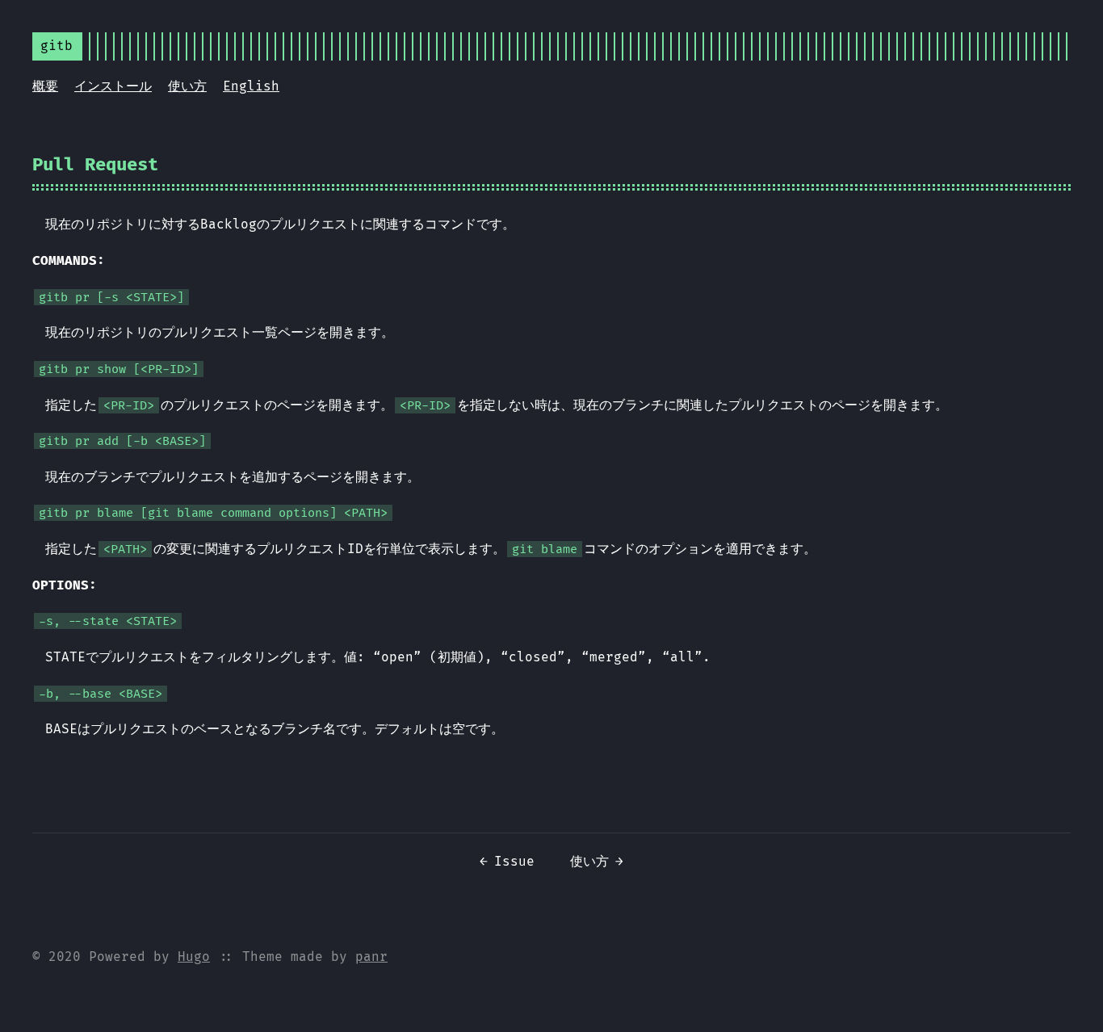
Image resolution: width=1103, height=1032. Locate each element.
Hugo (194, 956)
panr (371, 956)
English (251, 86)
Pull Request (95, 164)
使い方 (187, 86)
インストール (113, 86)
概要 (45, 86)
